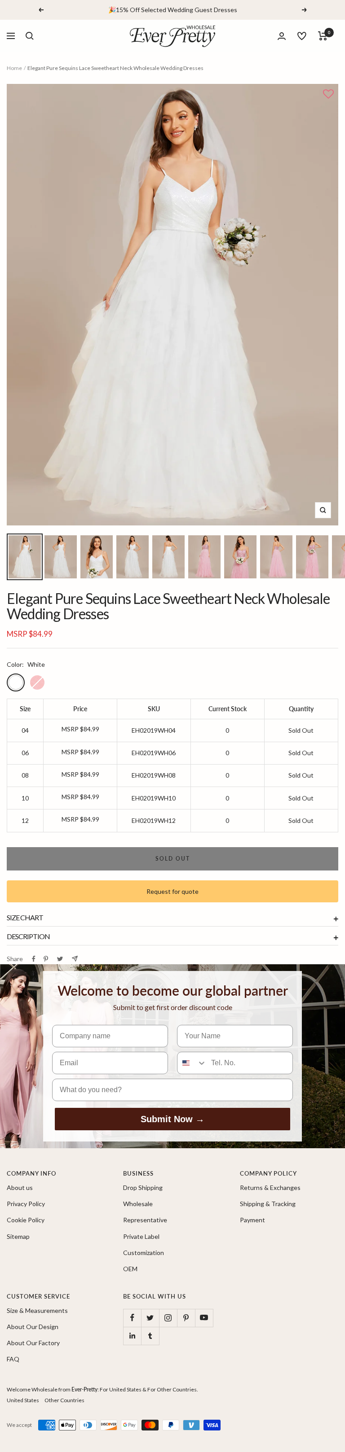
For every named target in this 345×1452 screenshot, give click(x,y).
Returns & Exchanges (270, 1187)
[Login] (282, 36)
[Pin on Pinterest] (46, 959)
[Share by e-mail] (75, 959)
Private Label (141, 1236)
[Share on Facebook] (33, 959)
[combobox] (192, 1063)
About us (20, 1187)
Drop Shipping (143, 1187)
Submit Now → (172, 1119)
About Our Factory (33, 1343)
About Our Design (32, 1326)
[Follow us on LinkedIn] (132, 1336)
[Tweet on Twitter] (60, 959)
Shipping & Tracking (268, 1203)
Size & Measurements (37, 1310)
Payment (252, 1220)
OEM (130, 1269)
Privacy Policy (26, 1203)
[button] (328, 94)
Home (14, 68)
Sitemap (18, 1236)
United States (23, 1400)
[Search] (30, 36)
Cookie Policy (25, 1220)
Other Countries (64, 1400)
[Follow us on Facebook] (132, 1318)
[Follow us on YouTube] (204, 1318)
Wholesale (138, 1203)
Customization (143, 1252)
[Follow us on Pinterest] (186, 1318)
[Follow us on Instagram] (168, 1318)
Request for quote (172, 891)
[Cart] (322, 35)
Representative (145, 1220)
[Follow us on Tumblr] (150, 1336)
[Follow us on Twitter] (150, 1318)
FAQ (13, 1359)
